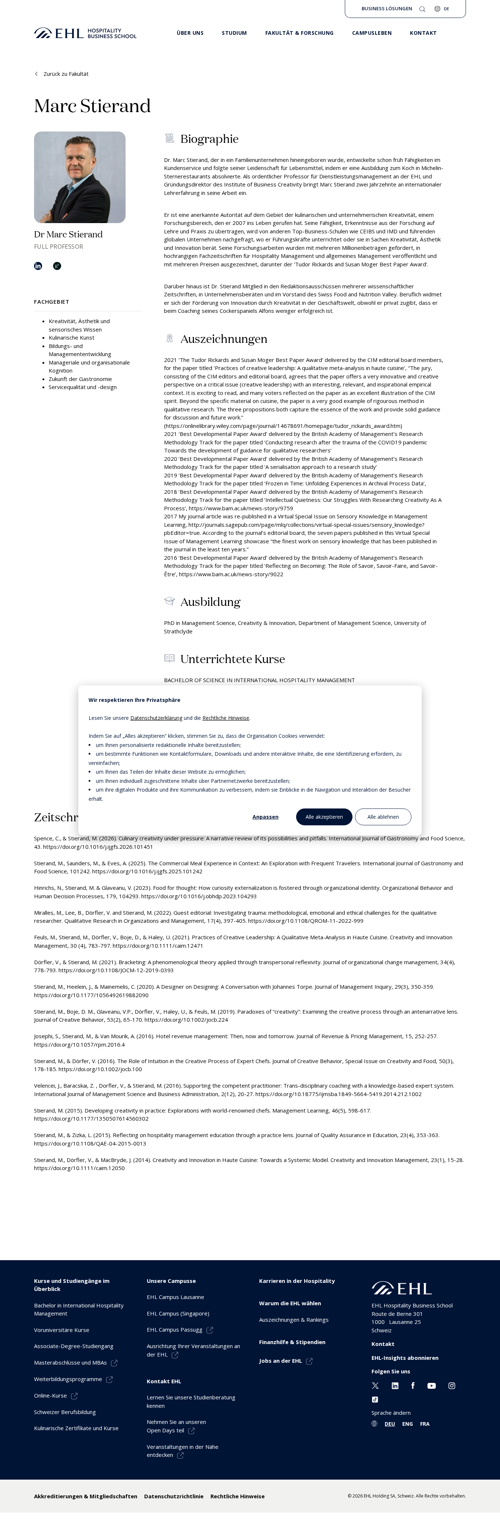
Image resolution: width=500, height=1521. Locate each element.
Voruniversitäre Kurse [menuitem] (61, 1329)
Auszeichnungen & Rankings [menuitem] (294, 1319)
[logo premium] (85, 32)
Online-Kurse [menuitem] (50, 1395)
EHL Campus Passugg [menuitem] (174, 1329)
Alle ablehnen (383, 816)
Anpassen (266, 816)
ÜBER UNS (190, 32)
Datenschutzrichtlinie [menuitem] (174, 1496)
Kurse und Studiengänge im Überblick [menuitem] (71, 1285)
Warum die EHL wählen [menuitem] (290, 1303)
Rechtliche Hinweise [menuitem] (237, 1496)
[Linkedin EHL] (395, 1385)
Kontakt (383, 1343)
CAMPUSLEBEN (372, 32)
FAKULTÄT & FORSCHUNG (299, 32)
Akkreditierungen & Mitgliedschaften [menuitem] (85, 1496)
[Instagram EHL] (451, 1385)
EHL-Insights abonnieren (405, 1357)
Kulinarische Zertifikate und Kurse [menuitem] (76, 1428)
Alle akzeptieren (324, 816)
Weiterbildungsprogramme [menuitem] (68, 1379)
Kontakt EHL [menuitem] (164, 1381)
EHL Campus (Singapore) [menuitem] (178, 1313)
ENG (407, 1423)
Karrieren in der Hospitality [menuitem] (297, 1280)
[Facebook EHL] (413, 1385)
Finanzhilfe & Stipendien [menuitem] (292, 1342)
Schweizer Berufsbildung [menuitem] (65, 1411)
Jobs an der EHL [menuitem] (280, 1360)
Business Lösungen (387, 8)
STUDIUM (234, 32)
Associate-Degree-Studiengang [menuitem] (73, 1346)
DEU (390, 1423)
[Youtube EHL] (431, 1385)
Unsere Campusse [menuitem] (171, 1280)
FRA (425, 1423)
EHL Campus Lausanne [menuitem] (175, 1296)
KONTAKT (423, 32)
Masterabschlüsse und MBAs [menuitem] (70, 1362)
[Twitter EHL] (375, 1385)
